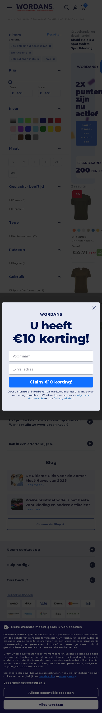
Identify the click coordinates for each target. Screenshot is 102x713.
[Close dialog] (94, 308)
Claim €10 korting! (51, 382)
